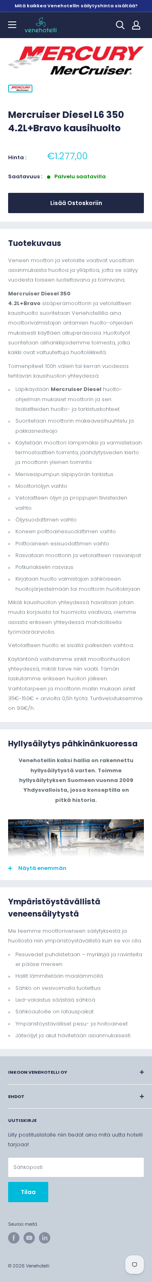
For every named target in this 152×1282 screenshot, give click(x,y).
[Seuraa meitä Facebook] (13, 1238)
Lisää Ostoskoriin (76, 203)
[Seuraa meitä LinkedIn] (44, 1238)
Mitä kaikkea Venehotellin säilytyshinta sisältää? (76, 5)
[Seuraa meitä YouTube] (29, 1238)
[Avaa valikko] (12, 24)
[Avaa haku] (120, 25)
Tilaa (28, 1192)
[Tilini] (136, 25)
